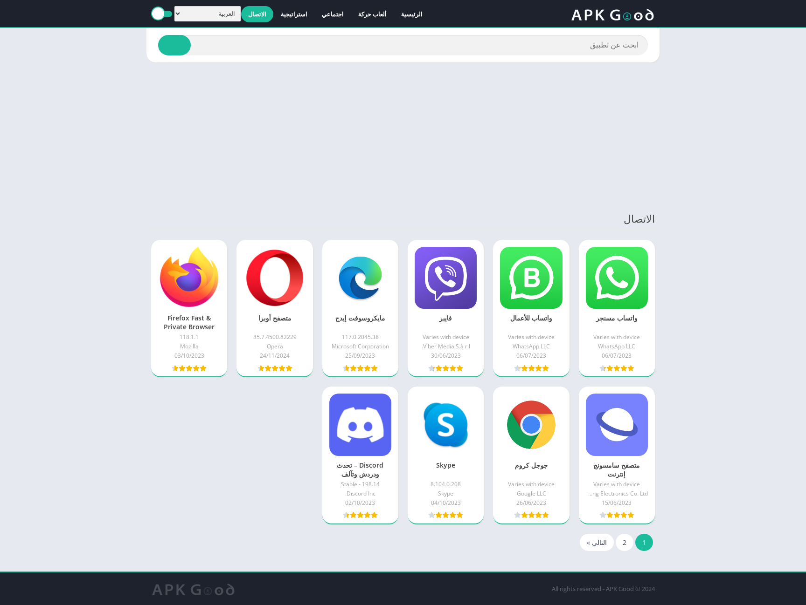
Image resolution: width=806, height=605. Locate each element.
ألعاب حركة (372, 14)
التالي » (597, 542)
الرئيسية (412, 14)
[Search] (174, 45)
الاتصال (257, 14)
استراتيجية (294, 14)
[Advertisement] (403, 137)
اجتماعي (333, 14)
